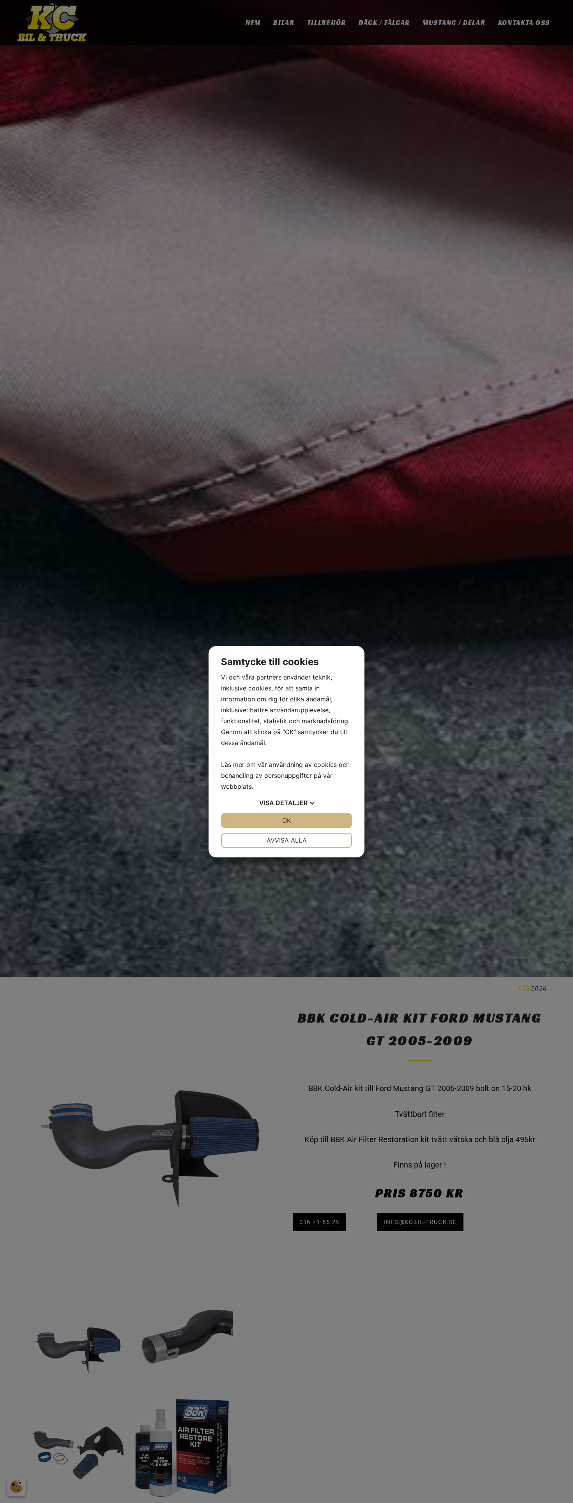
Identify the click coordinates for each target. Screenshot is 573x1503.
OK (286, 820)
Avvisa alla (287, 840)
